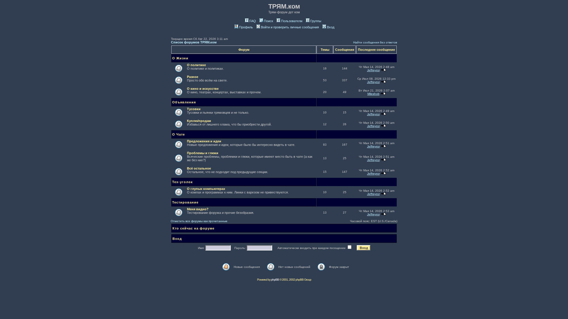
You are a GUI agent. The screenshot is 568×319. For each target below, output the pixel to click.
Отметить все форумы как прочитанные (199, 221)
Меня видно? (198, 209)
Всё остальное (199, 168)
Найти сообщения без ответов (375, 42)
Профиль (246, 27)
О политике (196, 65)
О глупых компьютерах (206, 189)
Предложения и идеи (204, 141)
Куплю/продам (199, 121)
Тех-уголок (182, 182)
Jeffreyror (373, 70)
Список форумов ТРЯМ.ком (194, 42)
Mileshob (373, 93)
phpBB (275, 279)
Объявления (184, 102)
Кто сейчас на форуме (193, 228)
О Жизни (180, 58)
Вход (330, 27)
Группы (315, 21)
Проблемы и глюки (202, 153)
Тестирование (185, 202)
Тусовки (194, 109)
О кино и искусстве (203, 88)
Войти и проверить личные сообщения (290, 27)
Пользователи (291, 21)
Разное (192, 77)
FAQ (252, 21)
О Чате (178, 134)
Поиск (268, 21)
